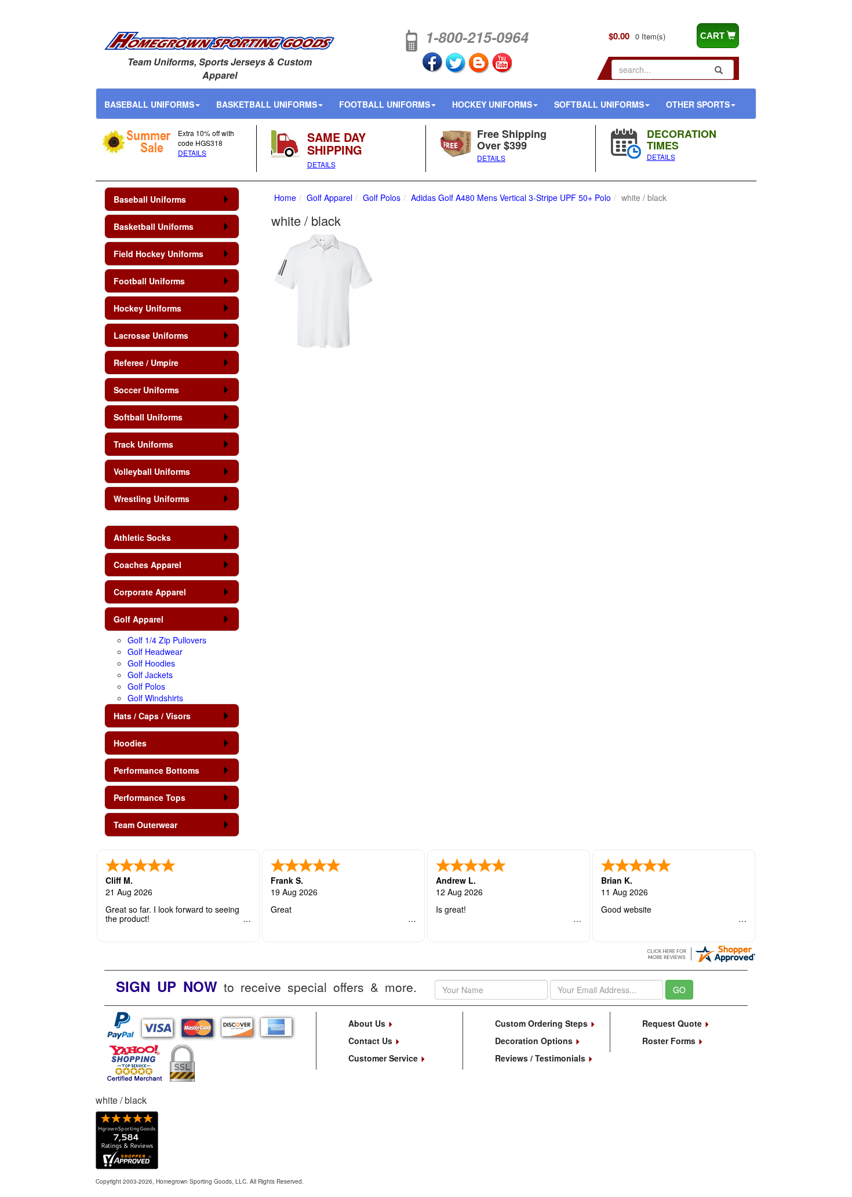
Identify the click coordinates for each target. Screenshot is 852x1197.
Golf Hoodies (151, 663)
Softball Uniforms (599, 104)
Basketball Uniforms (266, 104)
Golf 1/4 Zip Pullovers (167, 640)
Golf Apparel (138, 619)
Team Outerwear (145, 824)
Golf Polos (146, 686)
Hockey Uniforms (492, 104)
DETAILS (192, 153)
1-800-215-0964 (477, 37)
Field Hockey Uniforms (158, 253)
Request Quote (673, 1023)
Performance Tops (149, 797)
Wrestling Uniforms (152, 498)
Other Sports (698, 104)
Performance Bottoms (156, 770)
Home (285, 197)
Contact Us (371, 1040)
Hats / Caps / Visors (152, 716)
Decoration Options (535, 1040)
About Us (368, 1023)
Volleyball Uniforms (152, 471)
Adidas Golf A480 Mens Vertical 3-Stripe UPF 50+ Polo (511, 197)
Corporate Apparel (150, 592)
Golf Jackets (150, 674)
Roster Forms (670, 1040)
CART (713, 36)
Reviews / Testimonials (541, 1058)
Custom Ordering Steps (542, 1023)
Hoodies (130, 743)
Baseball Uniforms (149, 104)
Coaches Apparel (147, 564)
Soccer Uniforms (146, 390)
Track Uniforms (143, 444)
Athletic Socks (142, 537)
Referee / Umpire (146, 362)
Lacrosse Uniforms (151, 335)
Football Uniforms (384, 104)
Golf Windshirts (155, 698)
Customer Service (384, 1058)
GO (679, 989)
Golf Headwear (155, 651)
